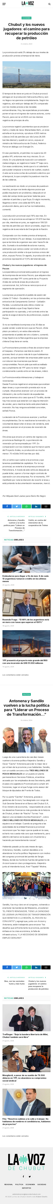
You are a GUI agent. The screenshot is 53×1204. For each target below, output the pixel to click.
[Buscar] (49, 4)
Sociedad (41, 1184)
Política (26, 694)
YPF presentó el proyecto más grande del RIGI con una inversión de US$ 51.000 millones (24, 661)
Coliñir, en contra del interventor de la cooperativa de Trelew (38, 522)
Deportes (26, 1188)
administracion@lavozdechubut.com (26, 1194)
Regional (8, 1184)
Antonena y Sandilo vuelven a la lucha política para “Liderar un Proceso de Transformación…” (14, 525)
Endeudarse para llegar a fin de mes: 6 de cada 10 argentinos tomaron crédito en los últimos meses (25, 579)
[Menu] (4, 4)
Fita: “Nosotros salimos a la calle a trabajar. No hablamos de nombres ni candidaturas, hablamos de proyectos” (26, 1122)
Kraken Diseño (41, 1197)
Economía (27, 18)
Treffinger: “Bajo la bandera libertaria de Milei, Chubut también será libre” (25, 1035)
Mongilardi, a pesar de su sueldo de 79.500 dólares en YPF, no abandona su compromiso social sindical (24, 1078)
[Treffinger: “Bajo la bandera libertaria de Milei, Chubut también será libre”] (26, 1017)
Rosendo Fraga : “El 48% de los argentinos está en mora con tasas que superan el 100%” (25, 621)
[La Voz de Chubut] (27, 4)
